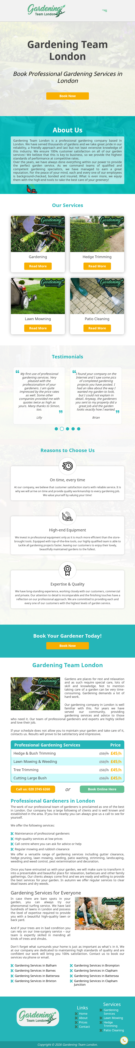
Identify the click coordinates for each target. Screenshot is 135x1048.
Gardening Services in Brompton (97, 965)
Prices (83, 1022)
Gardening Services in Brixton (35, 981)
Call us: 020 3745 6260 (33, 789)
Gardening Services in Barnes (35, 970)
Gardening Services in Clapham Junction (96, 982)
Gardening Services (111, 1012)
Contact (84, 1027)
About (83, 1018)
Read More (38, 266)
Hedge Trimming (110, 1024)
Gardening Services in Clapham (96, 970)
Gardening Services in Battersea (37, 976)
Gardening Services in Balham (36, 965)
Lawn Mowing (113, 1018)
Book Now (67, 96)
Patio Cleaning (114, 1030)
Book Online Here (102, 789)
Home (83, 1014)
